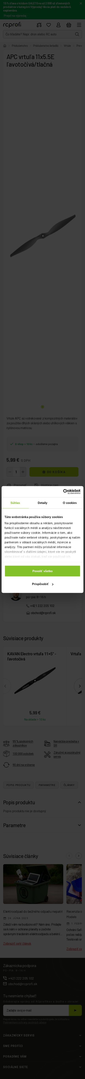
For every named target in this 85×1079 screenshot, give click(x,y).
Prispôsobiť (40, 584)
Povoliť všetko (42, 571)
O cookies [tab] (70, 502)
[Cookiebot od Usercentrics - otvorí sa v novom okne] (63, 491)
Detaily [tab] (42, 502)
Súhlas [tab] (15, 502)
